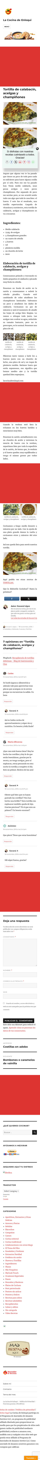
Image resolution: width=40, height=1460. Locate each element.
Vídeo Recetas (11, 1313)
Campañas (9, 1232)
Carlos (10, 673)
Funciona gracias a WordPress (13, 1404)
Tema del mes (9, 1395)
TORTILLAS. (8, 583)
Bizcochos (9, 1229)
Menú (6, 26)
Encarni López (11, 627)
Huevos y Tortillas (25, 629)
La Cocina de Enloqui (17, 20)
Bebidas (8, 1226)
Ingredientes (11, 1264)
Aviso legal (4, 1413)
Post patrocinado (12, 1288)
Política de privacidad (25, 1410)
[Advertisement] (20, 67)
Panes (8, 1279)
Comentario (9, 937)
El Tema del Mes (12, 1248)
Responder (8, 701)
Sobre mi (7, 1384)
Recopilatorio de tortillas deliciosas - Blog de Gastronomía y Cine (18, 661)
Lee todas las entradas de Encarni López (25, 618)
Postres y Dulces (12, 1295)
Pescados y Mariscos (14, 1282)
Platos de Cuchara (13, 1285)
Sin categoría (11, 1310)
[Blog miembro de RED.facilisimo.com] (20, 1326)
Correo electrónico (13, 981)
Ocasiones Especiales (14, 1276)
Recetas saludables (13, 1301)
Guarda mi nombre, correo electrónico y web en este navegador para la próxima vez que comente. (19, 1007)
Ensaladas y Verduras (10, 629)
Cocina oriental (12, 1239)
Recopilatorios (11, 1304)
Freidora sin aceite (13, 1257)
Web (5, 992)
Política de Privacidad (27, 1402)
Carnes (8, 1236)
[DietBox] (20, 1172)
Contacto (7, 1389)
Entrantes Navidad (13, 1254)
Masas (8, 1267)
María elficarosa (15, 742)
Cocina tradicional (13, 1242)
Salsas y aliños (11, 1307)
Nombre (7, 970)
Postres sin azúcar (13, 1291)
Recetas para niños (13, 1298)
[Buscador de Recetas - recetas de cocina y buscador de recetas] (20, 1372)
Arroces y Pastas (12, 1223)
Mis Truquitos (11, 1270)
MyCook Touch (12, 1273)
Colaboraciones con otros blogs (19, 1245)
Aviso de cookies (7, 1410)
